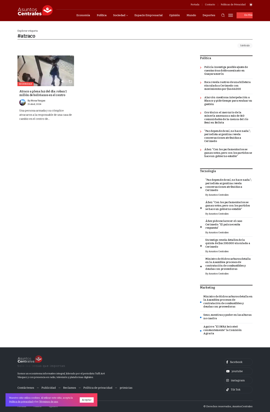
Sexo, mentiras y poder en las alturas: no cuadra (227, 316)
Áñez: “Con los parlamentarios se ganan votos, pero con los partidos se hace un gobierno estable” (228, 153)
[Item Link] (45, 70)
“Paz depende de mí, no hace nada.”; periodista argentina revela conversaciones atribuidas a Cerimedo (227, 136)
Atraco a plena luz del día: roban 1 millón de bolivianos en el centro (43, 93)
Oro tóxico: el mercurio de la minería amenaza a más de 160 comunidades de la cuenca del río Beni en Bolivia (226, 117)
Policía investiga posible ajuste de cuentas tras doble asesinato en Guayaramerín (226, 70)
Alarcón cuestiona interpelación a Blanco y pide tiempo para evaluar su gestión (228, 101)
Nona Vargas (38, 100)
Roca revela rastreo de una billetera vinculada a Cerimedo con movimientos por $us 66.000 (227, 86)
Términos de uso (48, 401)
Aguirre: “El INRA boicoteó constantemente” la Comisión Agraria (222, 330)
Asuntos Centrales (219, 194)
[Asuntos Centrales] (35, 10)
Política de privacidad (21, 401)
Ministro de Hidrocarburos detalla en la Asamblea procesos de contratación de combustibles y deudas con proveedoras (228, 264)
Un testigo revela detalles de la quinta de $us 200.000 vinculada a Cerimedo (227, 243)
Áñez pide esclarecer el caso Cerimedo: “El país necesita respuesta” (223, 224)
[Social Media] (238, 362)
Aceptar (87, 399)
